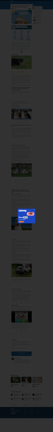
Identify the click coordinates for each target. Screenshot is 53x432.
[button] (34, 209)
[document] (26, 216)
